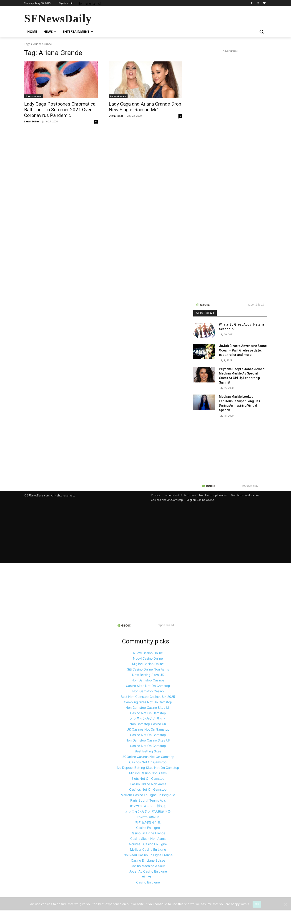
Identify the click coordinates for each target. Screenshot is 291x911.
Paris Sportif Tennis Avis (148, 800)
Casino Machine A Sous (148, 866)
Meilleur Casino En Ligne (148, 849)
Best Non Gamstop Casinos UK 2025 (148, 696)
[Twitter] (264, 3)
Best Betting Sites (148, 751)
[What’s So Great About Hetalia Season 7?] (204, 330)
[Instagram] (258, 3)
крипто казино (148, 817)
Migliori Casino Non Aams (148, 773)
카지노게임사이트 (148, 822)
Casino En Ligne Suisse (148, 860)
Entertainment (33, 96)
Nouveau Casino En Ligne (148, 844)
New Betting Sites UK (148, 675)
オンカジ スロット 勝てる (148, 806)
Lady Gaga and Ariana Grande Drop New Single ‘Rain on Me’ (145, 106)
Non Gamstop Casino (148, 691)
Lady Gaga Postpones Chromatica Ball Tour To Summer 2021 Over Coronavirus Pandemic (59, 109)
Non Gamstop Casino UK (148, 724)
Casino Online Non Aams (148, 784)
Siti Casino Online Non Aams (148, 669)
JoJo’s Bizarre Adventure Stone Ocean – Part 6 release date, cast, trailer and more (243, 350)
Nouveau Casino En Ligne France (148, 855)
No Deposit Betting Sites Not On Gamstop (148, 767)
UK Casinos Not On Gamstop (148, 729)
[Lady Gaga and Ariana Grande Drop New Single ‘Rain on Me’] (145, 79)
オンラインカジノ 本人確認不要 (148, 811)
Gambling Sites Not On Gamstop (148, 702)
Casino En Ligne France (147, 833)
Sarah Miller (31, 121)
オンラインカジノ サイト (148, 718)
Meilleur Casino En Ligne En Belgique (148, 795)
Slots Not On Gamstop (148, 778)
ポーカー (148, 877)
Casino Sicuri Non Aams (148, 838)
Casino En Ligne (148, 828)
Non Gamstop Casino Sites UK (147, 707)
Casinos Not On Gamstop (180, 495)
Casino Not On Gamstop (148, 713)
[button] (261, 31)
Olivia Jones (116, 115)
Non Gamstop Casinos (213, 495)
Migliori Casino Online (200, 500)
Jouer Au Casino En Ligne (148, 871)
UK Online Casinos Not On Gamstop (147, 757)
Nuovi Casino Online (148, 653)
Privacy (155, 495)
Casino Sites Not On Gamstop (148, 686)
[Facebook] (251, 3)
